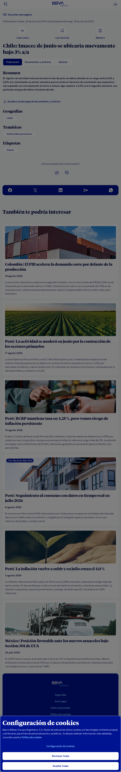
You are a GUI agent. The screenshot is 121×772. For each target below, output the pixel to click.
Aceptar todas (61, 766)
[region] (60, 744)
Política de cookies (32, 737)
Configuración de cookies (60, 746)
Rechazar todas (60, 756)
